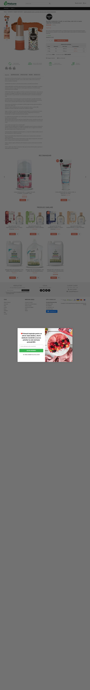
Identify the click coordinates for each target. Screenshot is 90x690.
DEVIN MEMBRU (31, 350)
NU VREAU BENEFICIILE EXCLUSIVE (31, 354)
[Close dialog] (70, 330)
